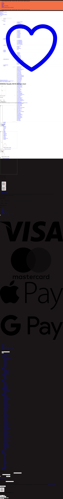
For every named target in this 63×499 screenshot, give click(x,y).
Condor (4, 128)
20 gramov (5, 361)
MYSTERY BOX (4, 394)
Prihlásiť (8, 476)
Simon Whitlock (19, 116)
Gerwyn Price (19, 80)
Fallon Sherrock (5, 406)
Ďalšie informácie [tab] (4, 192)
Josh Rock (18, 90)
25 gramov (5, 366)
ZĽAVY (3, 451)
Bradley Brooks (5, 399)
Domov (1, 81)
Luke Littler (5, 425)
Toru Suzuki (19, 120)
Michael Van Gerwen (20, 103)
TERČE (3, 353)
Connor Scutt (5, 401)
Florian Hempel (5, 407)
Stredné (4, 377)
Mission (4, 463)
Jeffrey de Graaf (19, 86)
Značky (3, 125)
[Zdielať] (5, 497)
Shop (3, 81)
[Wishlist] (0, 15)
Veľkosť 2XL (5, 385)
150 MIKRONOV (6, 372)
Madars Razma (19, 98)
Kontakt (3, 4)
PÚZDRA (3, 380)
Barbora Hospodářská (6, 398)
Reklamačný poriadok (5, 5)
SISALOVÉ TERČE (6, 354)
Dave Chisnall (5, 403)
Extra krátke (5, 375)
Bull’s (4, 129)
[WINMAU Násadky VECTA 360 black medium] (4, 89)
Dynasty (4, 465)
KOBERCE (5, 355)
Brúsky (4, 392)
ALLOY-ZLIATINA (6, 359)
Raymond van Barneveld (20, 107)
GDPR (3, 6)
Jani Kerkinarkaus (19, 85)
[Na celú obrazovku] (3, 497)
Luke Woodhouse (19, 97)
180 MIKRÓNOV (6, 373)
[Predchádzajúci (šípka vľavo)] (1, 498)
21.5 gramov (5, 362)
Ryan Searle (19, 113)
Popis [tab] (2, 191)
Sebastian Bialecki (6, 444)
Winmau (4, 126)
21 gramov (5, 363)
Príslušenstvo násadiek (6, 390)
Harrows (4, 454)
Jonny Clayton (19, 89)
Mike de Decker (19, 104)
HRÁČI (3, 395)
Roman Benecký (5, 439)
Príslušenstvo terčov (6, 391)
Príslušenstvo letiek (6, 389)
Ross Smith (18, 110)
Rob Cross (4, 438)
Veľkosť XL (5, 384)
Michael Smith (5, 431)
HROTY (3, 379)
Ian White (4, 412)
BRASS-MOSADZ (6, 357)
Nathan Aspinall (5, 433)
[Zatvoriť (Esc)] (8, 497)
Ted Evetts (4, 448)
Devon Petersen (5, 404)
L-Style (4, 464)
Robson (4, 459)
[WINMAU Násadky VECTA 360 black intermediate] (4, 94)
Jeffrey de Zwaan (6, 416)
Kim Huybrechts (19, 92)
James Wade (5, 413)
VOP (2, 211)
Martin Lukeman (5, 429)
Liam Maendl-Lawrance (20, 94)
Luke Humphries (19, 95)
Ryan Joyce (19, 112)
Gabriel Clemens (5, 408)
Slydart (4, 460)
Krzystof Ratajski (19, 93)
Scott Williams (5, 443)
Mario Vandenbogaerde (20, 100)
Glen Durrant (19, 81)
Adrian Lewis (5, 397)
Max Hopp (18, 101)
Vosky (4, 393)
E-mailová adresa (3, 481)
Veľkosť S (4, 382)
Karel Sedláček (19, 91)
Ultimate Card (5, 466)
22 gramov (5, 364)
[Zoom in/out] (1, 497)
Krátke (9, 81)
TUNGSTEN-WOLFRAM (7, 358)
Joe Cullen (5, 417)
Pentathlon (5, 461)
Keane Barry (5, 421)
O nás (2, 2)
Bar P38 (3, 3)
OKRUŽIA (3, 368)
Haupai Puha (19, 82)
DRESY (3, 381)
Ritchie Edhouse (19, 108)
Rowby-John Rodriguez (20, 111)
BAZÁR (3, 450)
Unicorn (4, 127)
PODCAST (3, 124)
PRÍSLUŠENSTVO (4, 388)
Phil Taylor (18, 106)
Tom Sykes (18, 119)
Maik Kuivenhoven (20, 99)
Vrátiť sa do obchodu (8, 149)
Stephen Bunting (19, 117)
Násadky (6, 81)
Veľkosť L (4, 383)
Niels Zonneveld (5, 434)
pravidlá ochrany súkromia (52, 484)
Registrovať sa (3, 486)
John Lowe (18, 88)
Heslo (1, 474)
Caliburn (4, 462)
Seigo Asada (19, 115)
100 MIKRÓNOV (6, 370)
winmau (26, 102)
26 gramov (5, 367)
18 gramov (5, 360)
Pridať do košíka (3, 101)
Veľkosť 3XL (5, 386)
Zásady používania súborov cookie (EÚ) (8, 7)
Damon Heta (5, 402)
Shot (4, 130)
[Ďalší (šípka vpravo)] (3, 498)
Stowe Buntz (5, 447)
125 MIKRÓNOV (6, 371)
